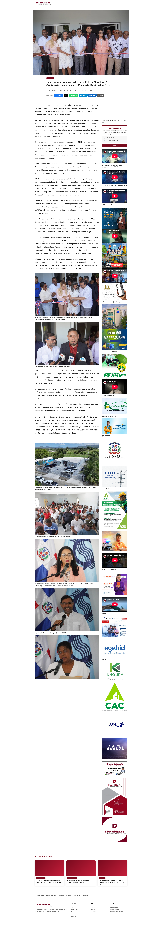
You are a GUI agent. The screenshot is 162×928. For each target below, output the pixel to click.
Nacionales (74, 907)
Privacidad (93, 911)
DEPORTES (116, 3)
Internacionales (75, 909)
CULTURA (85, 895)
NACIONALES (80, 3)
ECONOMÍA (108, 3)
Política (73, 911)
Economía (73, 914)
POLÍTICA (100, 3)
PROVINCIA (50, 78)
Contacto (93, 909)
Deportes (73, 916)
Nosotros (93, 907)
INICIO (73, 3)
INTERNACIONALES (91, 3)
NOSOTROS (123, 3)
